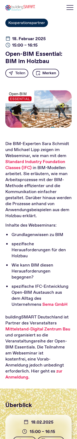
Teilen (20, 73)
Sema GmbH (55, 304)
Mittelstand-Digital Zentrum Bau (37, 329)
